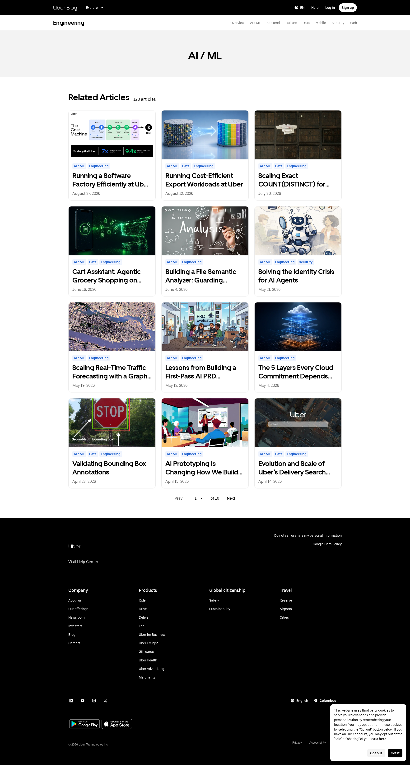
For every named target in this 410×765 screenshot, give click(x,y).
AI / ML (255, 23)
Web (353, 23)
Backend (273, 23)
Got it (395, 753)
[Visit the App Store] (117, 724)
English (302, 701)
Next (231, 498)
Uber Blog (65, 7)
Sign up (348, 8)
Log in (330, 8)
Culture (291, 23)
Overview (237, 23)
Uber (74, 546)
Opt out (376, 753)
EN (302, 8)
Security (338, 23)
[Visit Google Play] (84, 724)
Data (306, 23)
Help (315, 8)
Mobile (321, 23)
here (382, 739)
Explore (92, 8)
